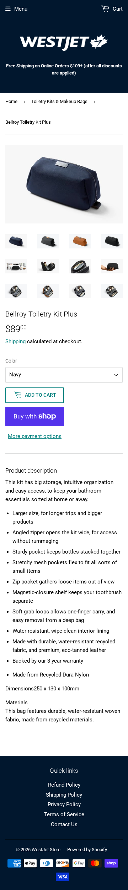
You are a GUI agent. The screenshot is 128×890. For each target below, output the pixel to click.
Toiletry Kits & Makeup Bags (59, 101)
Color (11, 361)
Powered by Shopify (87, 849)
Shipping (15, 341)
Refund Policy (64, 785)
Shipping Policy (64, 795)
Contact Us (64, 824)
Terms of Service (64, 814)
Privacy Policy (64, 804)
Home (11, 101)
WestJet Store (46, 849)
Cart (117, 9)
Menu (20, 9)
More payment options (35, 436)
